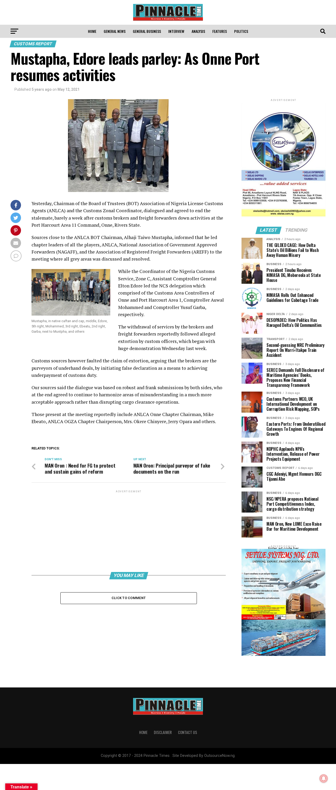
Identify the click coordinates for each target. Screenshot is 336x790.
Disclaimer (163, 732)
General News (114, 31)
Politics (241, 31)
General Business (147, 31)
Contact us (187, 732)
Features (219, 31)
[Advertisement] (129, 531)
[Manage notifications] (323, 778)
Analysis (198, 31)
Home (92, 31)
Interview (176, 31)
